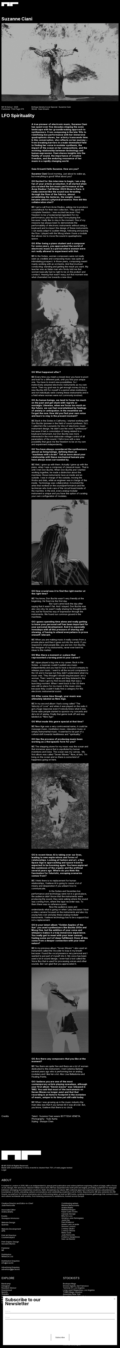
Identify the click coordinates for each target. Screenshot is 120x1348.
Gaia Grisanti (43, 109)
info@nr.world (7, 1263)
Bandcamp (6, 1284)
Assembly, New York (71, 1294)
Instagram (5, 1286)
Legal (3, 1170)
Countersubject (8, 1237)
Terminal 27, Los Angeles (74, 1288)
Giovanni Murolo (8, 1244)
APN (3, 1231)
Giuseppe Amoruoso (10, 1218)
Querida (4, 1225)
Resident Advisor (8, 1288)
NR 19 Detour (7, 107)
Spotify (4, 1292)
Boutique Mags (69, 1284)
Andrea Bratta (7, 1212)
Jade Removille (8, 1205)
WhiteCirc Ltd (7, 1256)
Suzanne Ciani (65, 107)
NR (2, 1250)
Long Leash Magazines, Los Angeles (79, 1290)
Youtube (5, 1294)
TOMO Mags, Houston (72, 1292)
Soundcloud (6, 1290)
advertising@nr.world (10, 1269)
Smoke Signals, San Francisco (76, 1286)
